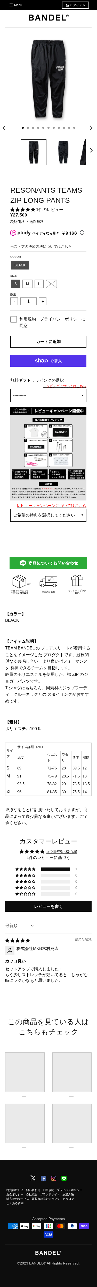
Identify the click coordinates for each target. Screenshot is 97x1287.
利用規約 (27, 319)
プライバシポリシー (69, 1190)
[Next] (91, 127)
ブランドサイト (50, 1194)
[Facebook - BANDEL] (43, 1179)
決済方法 (68, 1194)
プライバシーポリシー (60, 319)
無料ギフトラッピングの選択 (37, 380)
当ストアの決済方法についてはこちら (41, 246)
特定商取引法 (14, 1190)
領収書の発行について (46, 1198)
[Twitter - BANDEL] (33, 1179)
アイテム (77, 5)
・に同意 (52, 322)
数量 (13, 294)
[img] (17, 940)
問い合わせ (33, 1190)
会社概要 (31, 1194)
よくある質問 (14, 1203)
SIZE (13, 275)
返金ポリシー (14, 1194)
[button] (23, 209)
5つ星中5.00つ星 (61, 851)
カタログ (68, 1198)
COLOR (15, 256)
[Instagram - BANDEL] (54, 1179)
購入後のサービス (17, 1198)
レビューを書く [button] (48, 906)
